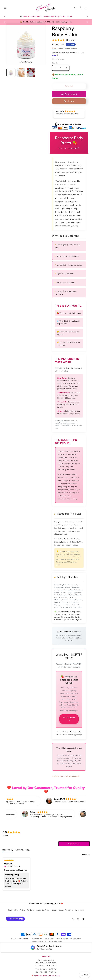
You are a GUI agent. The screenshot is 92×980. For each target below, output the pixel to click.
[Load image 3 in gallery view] (30, 72)
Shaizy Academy (66, 910)
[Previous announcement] (4, 16)
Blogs (54, 910)
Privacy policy (49, 938)
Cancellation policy (55, 941)
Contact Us (12, 910)
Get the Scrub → (69, 719)
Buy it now (69, 101)
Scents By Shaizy (23, 938)
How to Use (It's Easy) (67, 514)
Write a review (74, 844)
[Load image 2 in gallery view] (21, 72)
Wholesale (79, 910)
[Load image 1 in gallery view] (11, 72)
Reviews (30, 910)
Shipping (55, 48)
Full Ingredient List (66, 577)
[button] (5, 7)
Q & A (22, 910)
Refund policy (37, 938)
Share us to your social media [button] (66, 776)
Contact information (39, 941)
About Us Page (42, 910)
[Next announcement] (87, 16)
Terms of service (62, 938)
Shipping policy (75, 938)
